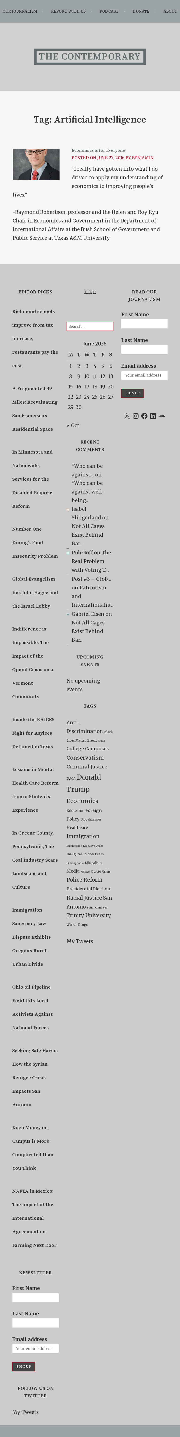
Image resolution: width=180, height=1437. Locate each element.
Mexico (85, 871)
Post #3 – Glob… (91, 579)
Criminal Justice (87, 767)
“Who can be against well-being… (88, 492)
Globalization (90, 819)
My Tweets (25, 1412)
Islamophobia (75, 863)
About (170, 11)
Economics (82, 801)
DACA (71, 779)
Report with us (68, 11)
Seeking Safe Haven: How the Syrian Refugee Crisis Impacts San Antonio (35, 1078)
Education (75, 810)
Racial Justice (84, 897)
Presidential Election (88, 888)
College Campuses (88, 748)
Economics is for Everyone (98, 150)
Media (73, 871)
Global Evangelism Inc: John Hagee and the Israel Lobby (35, 592)
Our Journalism (20, 11)
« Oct (73, 426)
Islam (99, 854)
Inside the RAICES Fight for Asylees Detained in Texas (33, 733)
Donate (141, 11)
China (101, 740)
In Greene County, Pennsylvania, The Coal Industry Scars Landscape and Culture (35, 860)
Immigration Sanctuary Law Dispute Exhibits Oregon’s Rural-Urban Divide (31, 937)
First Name (26, 1288)
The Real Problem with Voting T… (91, 561)
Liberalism (93, 863)
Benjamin (143, 157)
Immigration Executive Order (85, 845)
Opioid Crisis (101, 871)
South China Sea (97, 907)
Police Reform (84, 880)
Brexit (92, 741)
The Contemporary (90, 57)
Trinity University (89, 915)
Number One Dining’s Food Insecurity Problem (35, 542)
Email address (29, 1339)
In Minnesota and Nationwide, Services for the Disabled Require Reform (32, 479)
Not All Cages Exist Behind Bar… (88, 535)
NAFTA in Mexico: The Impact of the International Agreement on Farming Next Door (34, 1218)
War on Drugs (77, 925)
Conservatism (85, 757)
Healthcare (77, 827)
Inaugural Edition (80, 854)
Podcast (109, 11)
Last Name (25, 1314)
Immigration (83, 836)
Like (90, 292)
